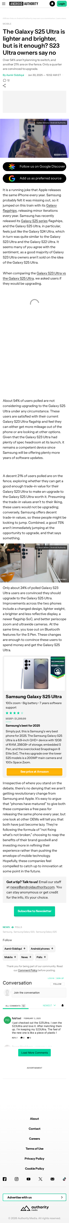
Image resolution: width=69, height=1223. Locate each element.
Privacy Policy (34, 1158)
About (34, 1118)
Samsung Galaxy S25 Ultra (34, 696)
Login (62, 3)
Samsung (7, 931)
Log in (51, 978)
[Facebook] (4, 1179)
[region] (34, 1039)
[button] (34, 3)
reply (15, 1038)
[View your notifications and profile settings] (62, 1005)
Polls (18, 927)
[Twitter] (40, 1179)
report (59, 1038)
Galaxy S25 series (34, 221)
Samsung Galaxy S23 (24, 931)
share (52, 1038)
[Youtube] (28, 1179)
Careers (34, 1138)
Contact (34, 1128)
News (6, 927)
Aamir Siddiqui (15, 75)
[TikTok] (64, 1179)
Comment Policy (27, 970)
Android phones (42, 948)
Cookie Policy (34, 1168)
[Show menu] (3, 3)
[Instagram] (16, 1179)
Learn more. (61, 18)
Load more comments (34, 1052)
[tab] (16, 1006)
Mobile (7, 23)
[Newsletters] (52, 1179)
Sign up (60, 978)
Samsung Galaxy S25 (46, 931)
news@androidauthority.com (32, 887)
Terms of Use (34, 1148)
